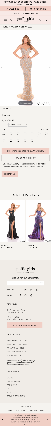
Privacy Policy (20, 410)
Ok (48, 420)
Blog (9, 393)
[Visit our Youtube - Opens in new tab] (36, 290)
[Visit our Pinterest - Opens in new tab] (31, 290)
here (25, 424)
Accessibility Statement (36, 410)
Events (10, 378)
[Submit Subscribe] (41, 283)
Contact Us (10, 174)
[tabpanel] (25, 68)
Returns (9, 410)
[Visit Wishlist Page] (46, 20)
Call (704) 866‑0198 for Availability (25, 151)
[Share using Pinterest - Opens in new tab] (11, 109)
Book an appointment (24, 325)
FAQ (8, 389)
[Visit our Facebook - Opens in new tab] (20, 290)
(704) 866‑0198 (13, 317)
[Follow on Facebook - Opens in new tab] (20, 295)
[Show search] (40, 20)
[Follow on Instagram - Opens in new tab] (25, 295)
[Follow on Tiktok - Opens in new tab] (31, 295)
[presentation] (12, 221)
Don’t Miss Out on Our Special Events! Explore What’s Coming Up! (25, 3)
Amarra (14, 27)
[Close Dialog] (2, 419)
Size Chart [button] (45, 130)
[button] (5, 19)
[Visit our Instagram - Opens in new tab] (25, 290)
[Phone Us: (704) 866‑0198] (11, 20)
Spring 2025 (26, 27)
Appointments (13, 382)
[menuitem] (13, 8)
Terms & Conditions (16, 396)
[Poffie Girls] (25, 19)
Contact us (12, 385)
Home (5, 27)
